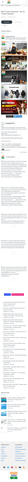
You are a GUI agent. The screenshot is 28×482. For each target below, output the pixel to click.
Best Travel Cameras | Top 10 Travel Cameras (13, 13)
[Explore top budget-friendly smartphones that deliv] (14, 279)
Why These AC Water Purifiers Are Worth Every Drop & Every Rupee (16, 405)
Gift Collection (4, 456)
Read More (6, 22)
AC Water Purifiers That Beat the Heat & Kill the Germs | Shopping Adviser (16, 398)
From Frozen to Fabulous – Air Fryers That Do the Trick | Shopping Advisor (17, 428)
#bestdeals (13, 138)
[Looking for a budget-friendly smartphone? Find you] (14, 226)
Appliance (3, 447)
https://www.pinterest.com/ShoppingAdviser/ (16, 147)
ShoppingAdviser (10, 123)
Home (2, 5)
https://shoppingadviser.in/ (11, 132)
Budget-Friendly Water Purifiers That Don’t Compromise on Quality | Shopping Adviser (17, 413)
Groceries (3, 458)
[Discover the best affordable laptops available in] (14, 200)
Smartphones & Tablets (20, 460)
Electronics (3, 17)
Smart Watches (18, 458)
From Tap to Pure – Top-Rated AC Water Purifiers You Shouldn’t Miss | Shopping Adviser (16, 421)
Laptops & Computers (20, 456)
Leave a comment (18, 22)
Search (26, 2)
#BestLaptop (4, 138)
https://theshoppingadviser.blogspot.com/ (10, 135)
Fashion (3, 451)
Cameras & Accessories (20, 449)
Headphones (18, 451)
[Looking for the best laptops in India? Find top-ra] (14, 173)
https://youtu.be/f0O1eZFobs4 (13, 145)
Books (2, 449)
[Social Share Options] (2, 152)
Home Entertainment (19, 453)
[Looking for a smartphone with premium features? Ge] (14, 253)
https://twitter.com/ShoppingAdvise (13, 144)
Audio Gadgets (18, 447)
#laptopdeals (20, 138)
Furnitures (3, 453)
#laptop (9, 138)
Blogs (2, 460)
